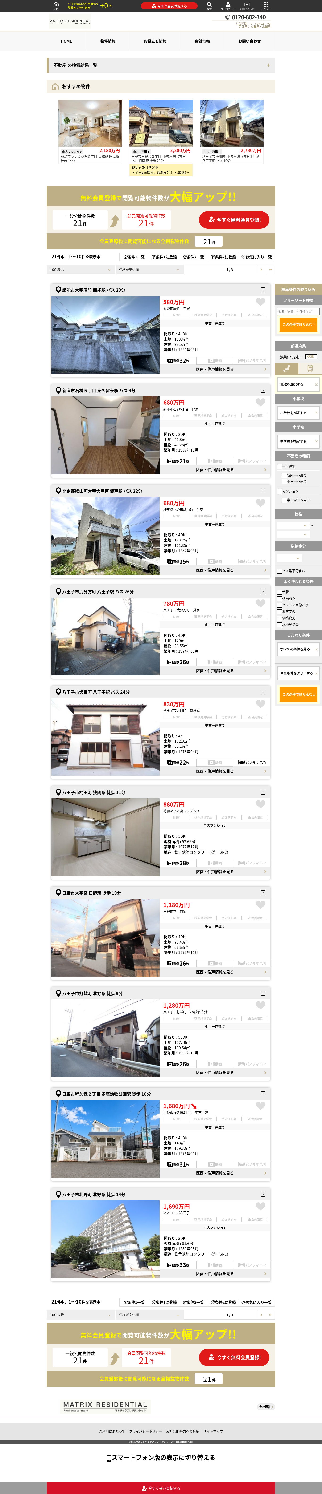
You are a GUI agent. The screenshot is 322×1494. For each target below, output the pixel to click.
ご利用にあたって (112, 1431)
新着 (285, 591)
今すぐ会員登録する (172, 6)
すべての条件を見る (295, 649)
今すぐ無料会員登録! (239, 219)
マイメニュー (228, 9)
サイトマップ (213, 1431)
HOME (56, 9)
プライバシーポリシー (145, 1431)
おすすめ (288, 611)
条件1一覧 (136, 257)
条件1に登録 (166, 257)
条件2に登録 (225, 257)
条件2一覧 (195, 257)
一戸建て (288, 466)
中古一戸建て (297, 481)
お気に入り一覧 (258, 257)
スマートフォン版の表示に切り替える (163, 1457)
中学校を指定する (293, 441)
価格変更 (288, 617)
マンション (290, 491)
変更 (311, 356)
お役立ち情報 (155, 41)
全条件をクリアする (298, 673)
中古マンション (298, 499)
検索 (209, 9)
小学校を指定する (293, 413)
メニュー (266, 9)
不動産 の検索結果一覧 (75, 65)
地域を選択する (291, 384)
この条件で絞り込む (297, 324)
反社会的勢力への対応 (182, 1431)
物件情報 (108, 41)
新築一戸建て (297, 475)
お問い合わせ (247, 9)
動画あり (288, 598)
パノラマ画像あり (295, 604)
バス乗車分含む (293, 570)
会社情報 (202, 41)
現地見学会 (290, 624)
